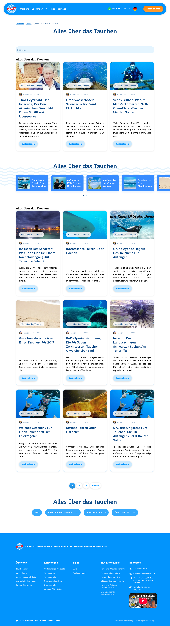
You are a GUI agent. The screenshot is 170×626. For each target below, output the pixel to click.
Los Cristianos (26, 621)
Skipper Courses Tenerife (112, 581)
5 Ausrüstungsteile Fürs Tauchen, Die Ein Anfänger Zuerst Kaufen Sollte (130, 434)
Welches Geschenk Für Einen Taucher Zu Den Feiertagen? (35, 432)
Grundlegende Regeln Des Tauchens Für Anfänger (39, 184)
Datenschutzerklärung (124, 621)
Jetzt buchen (153, 8)
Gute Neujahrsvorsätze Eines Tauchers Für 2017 (36, 340)
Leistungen (37, 8)
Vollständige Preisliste (54, 569)
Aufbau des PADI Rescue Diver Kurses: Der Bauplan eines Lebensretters (74, 187)
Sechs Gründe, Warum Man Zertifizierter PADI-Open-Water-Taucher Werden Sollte (130, 106)
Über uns (24, 8)
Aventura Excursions (110, 573)
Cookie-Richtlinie (24, 585)
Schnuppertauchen (53, 581)
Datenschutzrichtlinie (26, 577)
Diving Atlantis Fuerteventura (108, 593)
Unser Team (21, 573)
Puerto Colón (54, 621)
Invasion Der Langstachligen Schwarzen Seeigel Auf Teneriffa (129, 344)
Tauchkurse (49, 573)
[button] (83, 195)
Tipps (52, 8)
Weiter (95, 485)
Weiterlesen (28, 143)
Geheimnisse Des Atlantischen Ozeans (144, 184)
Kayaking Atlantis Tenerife (113, 569)
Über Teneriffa (125, 512)
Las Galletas (40, 621)
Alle (37, 512)
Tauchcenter (22, 569)
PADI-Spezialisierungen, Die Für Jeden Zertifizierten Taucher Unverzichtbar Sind (83, 344)
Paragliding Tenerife (110, 577)
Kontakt (61, 8)
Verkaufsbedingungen (26, 581)
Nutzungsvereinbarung (145, 621)
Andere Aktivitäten (53, 589)
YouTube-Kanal (79, 573)
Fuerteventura (96, 512)
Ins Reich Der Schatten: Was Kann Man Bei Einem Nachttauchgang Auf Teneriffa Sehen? (37, 255)
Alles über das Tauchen (63, 512)
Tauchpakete (50, 577)
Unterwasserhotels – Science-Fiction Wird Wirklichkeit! (81, 104)
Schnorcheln (50, 585)
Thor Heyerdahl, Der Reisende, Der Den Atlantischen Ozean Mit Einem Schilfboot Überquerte (36, 108)
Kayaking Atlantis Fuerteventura (109, 586)
